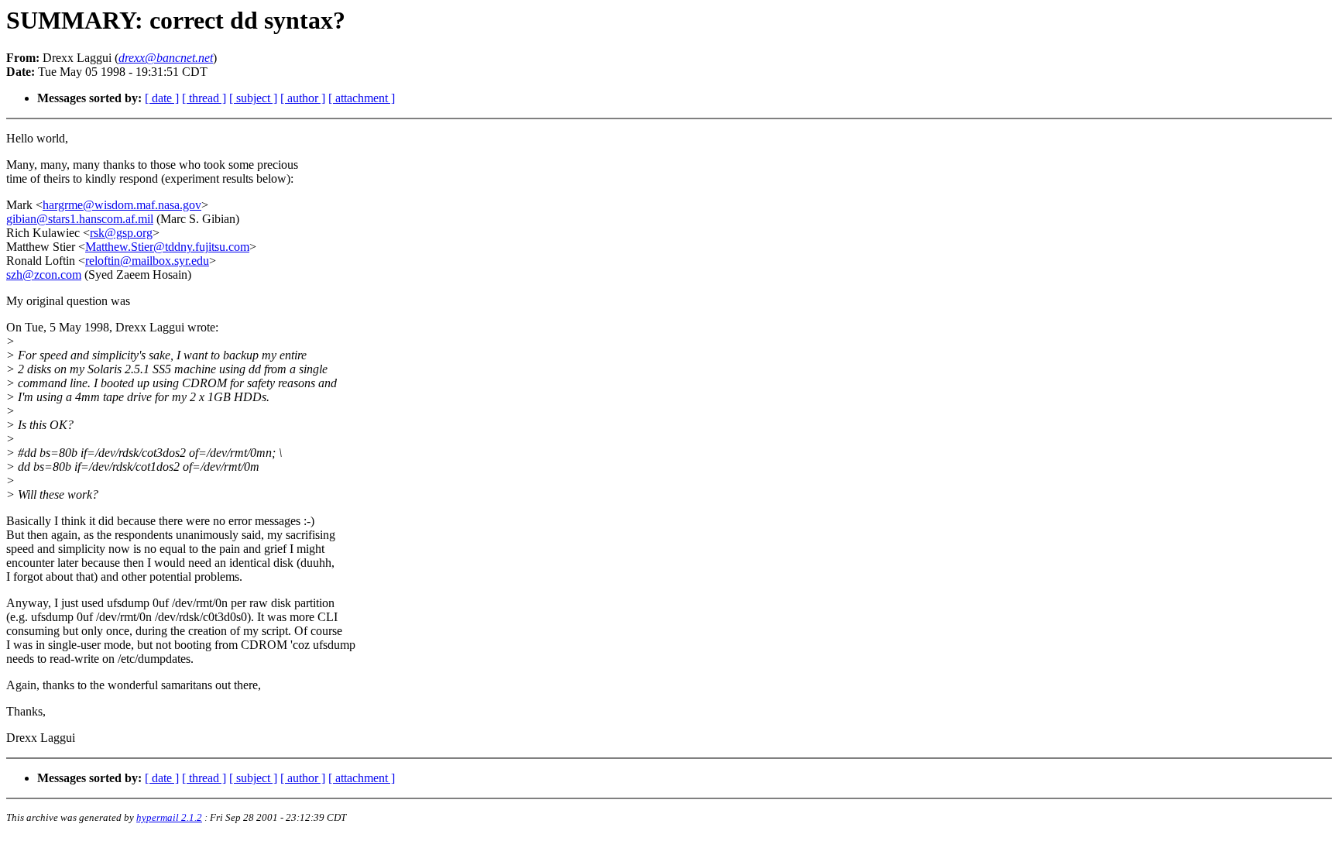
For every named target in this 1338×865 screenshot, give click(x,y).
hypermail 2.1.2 (169, 817)
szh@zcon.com (43, 274)
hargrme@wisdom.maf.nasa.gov (122, 204)
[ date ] (162, 98)
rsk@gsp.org (121, 232)
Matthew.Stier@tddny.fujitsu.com (167, 246)
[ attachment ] (361, 98)
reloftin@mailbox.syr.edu (147, 260)
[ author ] (302, 98)
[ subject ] (253, 98)
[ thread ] (204, 98)
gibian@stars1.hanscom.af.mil (79, 218)
